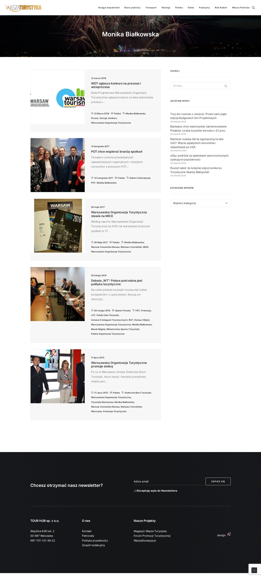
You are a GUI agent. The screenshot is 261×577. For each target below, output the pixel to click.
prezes (94, 118)
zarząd (103, 118)
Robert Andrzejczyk (140, 178)
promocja (146, 310)
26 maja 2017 (101, 242)
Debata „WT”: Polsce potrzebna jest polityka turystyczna (116, 282)
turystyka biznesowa (102, 402)
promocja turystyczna (114, 411)
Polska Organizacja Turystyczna (107, 333)
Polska (179, 7)
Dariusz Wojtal (141, 320)
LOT (93, 315)
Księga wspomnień (109, 7)
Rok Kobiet (221, 7)
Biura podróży (132, 7)
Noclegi (166, 7)
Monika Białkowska (135, 113)
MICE (145, 247)
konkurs (112, 118)
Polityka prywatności (95, 540)
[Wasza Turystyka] (24, 7)
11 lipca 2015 (101, 392)
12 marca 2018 (101, 113)
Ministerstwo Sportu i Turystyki (123, 329)
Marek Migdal (98, 329)
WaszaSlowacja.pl (145, 540)
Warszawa (96, 411)
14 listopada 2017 (103, 178)
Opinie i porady (123, 310)
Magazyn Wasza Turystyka (150, 531)
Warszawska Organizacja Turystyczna (111, 122)
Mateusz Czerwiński (131, 247)
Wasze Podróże (241, 7)
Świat (191, 7)
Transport (151, 7)
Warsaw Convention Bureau (105, 247)
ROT (131, 320)
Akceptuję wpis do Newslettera (157, 490)
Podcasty (204, 7)
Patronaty (88, 535)
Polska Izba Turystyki (108, 315)
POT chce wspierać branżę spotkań (116, 151)
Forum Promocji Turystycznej (152, 535)
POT (93, 182)
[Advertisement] (200, 242)
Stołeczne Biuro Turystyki (138, 392)
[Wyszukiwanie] (253, 7)
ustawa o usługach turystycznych (109, 320)
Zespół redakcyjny (93, 545)
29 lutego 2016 (102, 310)
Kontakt (86, 531)
